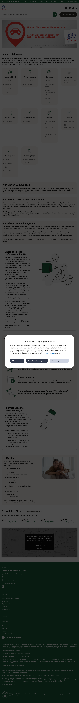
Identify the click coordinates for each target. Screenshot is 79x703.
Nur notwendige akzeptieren (37, 361)
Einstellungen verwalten (59, 361)
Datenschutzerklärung (49, 353)
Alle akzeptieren (17, 361)
